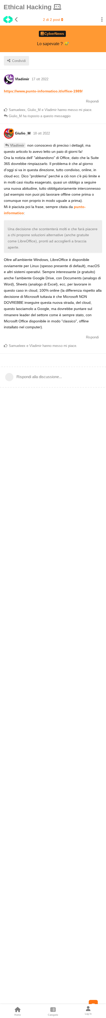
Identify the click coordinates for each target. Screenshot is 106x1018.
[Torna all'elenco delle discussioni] (9, 20)
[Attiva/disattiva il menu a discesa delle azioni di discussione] (102, 20)
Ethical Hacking (28, 7)
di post (51, 20)
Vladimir (17, 145)
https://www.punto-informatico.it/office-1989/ (43, 91)
